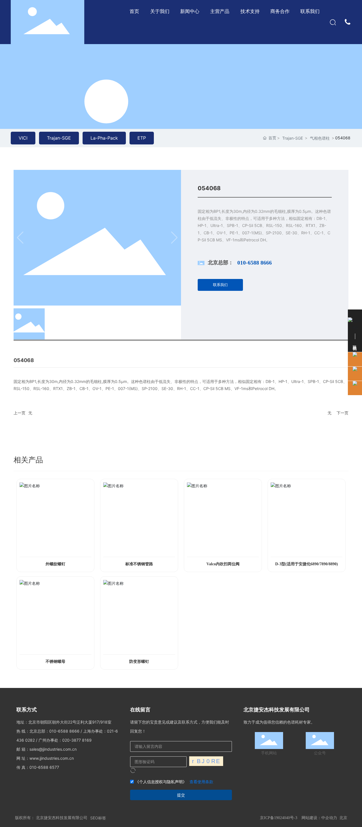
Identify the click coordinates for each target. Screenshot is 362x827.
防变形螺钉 (139, 661)
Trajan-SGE (292, 138)
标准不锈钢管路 (139, 564)
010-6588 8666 (254, 262)
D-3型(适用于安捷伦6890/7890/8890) (306, 564)
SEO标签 (98, 817)
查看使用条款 (201, 781)
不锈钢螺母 (55, 661)
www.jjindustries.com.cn (51, 758)
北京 (343, 817)
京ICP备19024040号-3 (278, 818)
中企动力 (329, 817)
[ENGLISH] (348, 21)
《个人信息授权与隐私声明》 (161, 781)
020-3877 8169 (77, 740)
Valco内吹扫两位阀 (223, 564)
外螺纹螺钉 (55, 564)
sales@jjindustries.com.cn (53, 749)
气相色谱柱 (320, 138)
